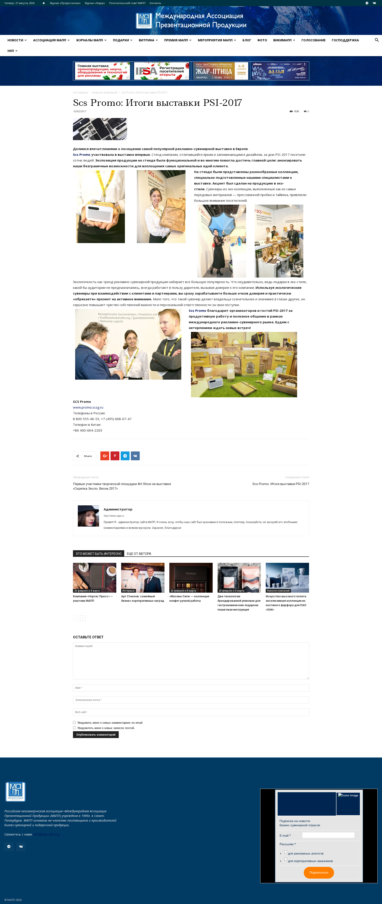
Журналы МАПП (89, 40)
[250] (220, 71)
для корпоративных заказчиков (310, 861)
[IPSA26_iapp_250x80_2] (161, 71)
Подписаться (318, 872)
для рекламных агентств (305, 853)
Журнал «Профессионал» (65, 3)
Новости (15, 40)
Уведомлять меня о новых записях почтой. (106, 728)
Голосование (314, 40)
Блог (247, 40)
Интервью (128, 590)
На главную (80, 92)
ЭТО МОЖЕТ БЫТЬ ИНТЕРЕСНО (99, 554)
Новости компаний (104, 92)
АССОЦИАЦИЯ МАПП (49, 40)
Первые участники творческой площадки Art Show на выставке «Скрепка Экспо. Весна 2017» (122, 486)
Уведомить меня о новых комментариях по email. (110, 722)
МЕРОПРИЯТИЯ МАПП (215, 40)
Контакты (155, 3)
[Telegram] (367, 3)
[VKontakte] (374, 3)
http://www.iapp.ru (114, 515)
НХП (11, 51)
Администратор (118, 509)
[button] (376, 40)
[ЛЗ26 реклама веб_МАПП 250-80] (279, 71)
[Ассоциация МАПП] (191, 21)
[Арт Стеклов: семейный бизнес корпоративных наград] (142, 578)
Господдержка (345, 40)
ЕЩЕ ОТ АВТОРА (139, 554)
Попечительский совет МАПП (127, 3)
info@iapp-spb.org (46, 834)
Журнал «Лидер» (95, 3)
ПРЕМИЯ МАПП (176, 40)
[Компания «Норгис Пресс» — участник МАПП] (94, 578)
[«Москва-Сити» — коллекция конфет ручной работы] (191, 578)
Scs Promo (81, 154)
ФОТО (262, 40)
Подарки (121, 40)
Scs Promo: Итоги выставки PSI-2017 (280, 484)
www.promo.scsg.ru (88, 407)
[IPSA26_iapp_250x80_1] (102, 71)
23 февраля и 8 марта (87, 590)
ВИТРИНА (146, 40)
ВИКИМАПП (282, 40)
